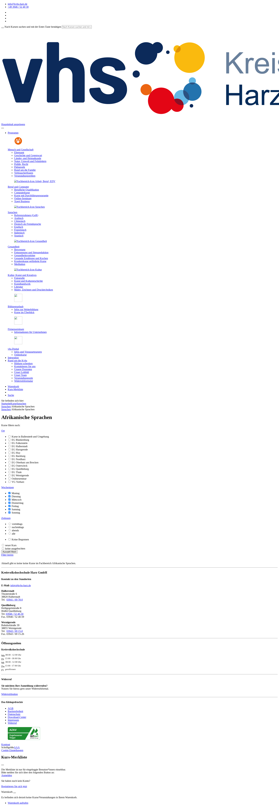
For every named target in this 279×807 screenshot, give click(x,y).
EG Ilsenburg (18, 456)
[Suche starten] (2, 27)
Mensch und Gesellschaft (20, 149)
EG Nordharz (19, 459)
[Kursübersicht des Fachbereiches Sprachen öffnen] (29, 206)
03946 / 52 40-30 (14, 614)
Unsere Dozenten (23, 369)
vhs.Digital (13, 349)
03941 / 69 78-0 (14, 599)
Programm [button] (13, 132)
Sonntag (16, 512)
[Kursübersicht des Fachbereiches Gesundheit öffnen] (30, 241)
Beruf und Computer (18, 186)
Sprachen (12, 212)
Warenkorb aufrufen (18, 802)
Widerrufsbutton (9, 694)
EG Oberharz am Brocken (25, 462)
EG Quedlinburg (20, 469)
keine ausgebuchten (15, 548)
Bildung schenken (23, 363)
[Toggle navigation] (2, 128)
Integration (13, 357)
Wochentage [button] (7, 487)
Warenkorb (13, 386)
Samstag (16, 509)
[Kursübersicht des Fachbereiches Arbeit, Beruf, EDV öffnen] (34, 181)
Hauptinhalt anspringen (13, 124)
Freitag (15, 506)
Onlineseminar (19, 478)
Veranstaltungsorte (23, 378)
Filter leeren (7, 554)
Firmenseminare (16, 329)
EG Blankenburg (20, 439)
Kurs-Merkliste (15, 389)
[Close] (14, 792)
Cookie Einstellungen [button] (12, 750)
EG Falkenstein (19, 443)
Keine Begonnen (20, 539)
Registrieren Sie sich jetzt (14, 786)
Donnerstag (17, 503)
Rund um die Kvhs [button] (17, 360)
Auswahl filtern (9, 552)
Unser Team (20, 375)
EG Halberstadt (19, 446)
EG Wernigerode (20, 475)
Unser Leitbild (21, 372)
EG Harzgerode (20, 449)
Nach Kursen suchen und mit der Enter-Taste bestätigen (33, 26)
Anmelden (6, 775)
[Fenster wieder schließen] (2, 764)
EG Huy (16, 452)
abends (15, 530)
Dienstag (16, 496)
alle (13, 533)
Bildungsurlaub (15, 306)
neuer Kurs (10, 545)
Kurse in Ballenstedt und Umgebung (30, 436)
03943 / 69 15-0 (14, 631)
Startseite (5, 403)
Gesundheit (13, 246)
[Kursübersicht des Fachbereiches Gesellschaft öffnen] (18, 144)
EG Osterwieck (19, 465)
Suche (11, 395)
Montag (16, 493)
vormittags (17, 524)
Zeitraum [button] (5, 518)
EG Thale (17, 472)
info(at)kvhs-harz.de (20, 585)
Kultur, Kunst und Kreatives (22, 275)
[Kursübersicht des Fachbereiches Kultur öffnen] (28, 269)
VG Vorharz (18, 482)
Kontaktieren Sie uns (25, 366)
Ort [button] (3, 430)
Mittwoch (16, 499)
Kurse (13, 403)
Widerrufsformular (23, 381)
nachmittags (18, 527)
